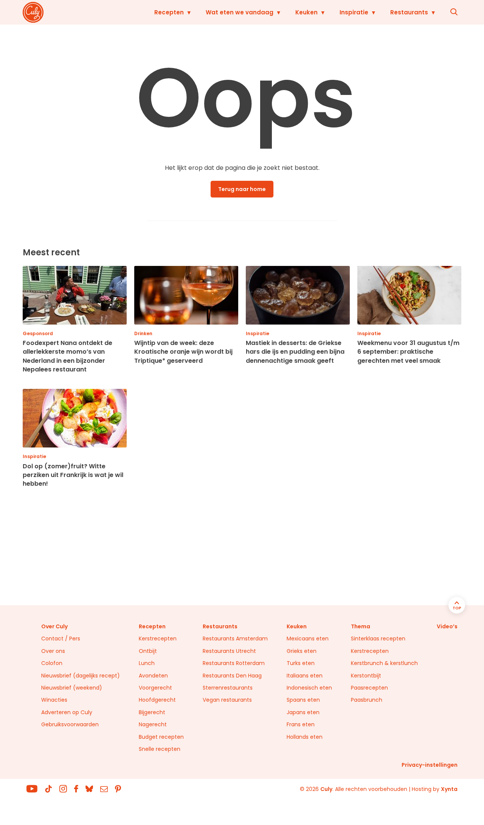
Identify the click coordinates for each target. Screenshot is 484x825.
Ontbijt (148, 651)
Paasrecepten (369, 687)
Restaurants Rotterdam (234, 663)
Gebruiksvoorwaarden (70, 724)
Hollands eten (305, 737)
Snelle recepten (159, 749)
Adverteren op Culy (66, 712)
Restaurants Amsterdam (235, 638)
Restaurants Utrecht (229, 651)
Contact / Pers (60, 638)
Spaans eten (303, 700)
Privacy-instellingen (430, 765)
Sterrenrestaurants (228, 687)
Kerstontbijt (366, 675)
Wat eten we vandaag (239, 12)
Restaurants (409, 12)
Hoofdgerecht (157, 700)
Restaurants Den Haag (232, 675)
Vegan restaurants (227, 700)
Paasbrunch (366, 700)
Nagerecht (153, 724)
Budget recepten (161, 737)
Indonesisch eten (309, 687)
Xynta (449, 789)
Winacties (54, 700)
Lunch (147, 663)
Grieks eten (301, 651)
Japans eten (303, 712)
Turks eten (301, 663)
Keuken (306, 12)
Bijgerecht (152, 712)
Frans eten (301, 724)
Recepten (169, 12)
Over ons (53, 651)
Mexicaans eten (308, 638)
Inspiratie (354, 12)
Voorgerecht (155, 687)
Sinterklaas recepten (378, 638)
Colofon (51, 663)
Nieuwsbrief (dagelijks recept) (80, 675)
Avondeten (153, 675)
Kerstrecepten (158, 638)
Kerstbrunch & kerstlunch (384, 663)
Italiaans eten (305, 675)
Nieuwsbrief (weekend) (71, 687)
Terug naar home (242, 189)
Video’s (447, 626)
